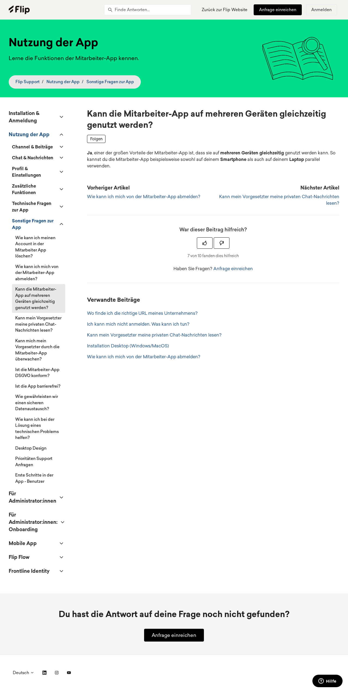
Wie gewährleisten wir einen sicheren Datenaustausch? (36, 403)
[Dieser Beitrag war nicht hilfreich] (221, 243)
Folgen (96, 139)
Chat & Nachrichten (32, 157)
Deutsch (21, 673)
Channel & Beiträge (32, 147)
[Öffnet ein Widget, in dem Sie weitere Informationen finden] (327, 681)
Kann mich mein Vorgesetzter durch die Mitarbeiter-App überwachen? (37, 350)
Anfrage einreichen (277, 10)
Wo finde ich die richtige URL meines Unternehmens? (142, 313)
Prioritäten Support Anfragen (33, 462)
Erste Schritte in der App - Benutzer (34, 478)
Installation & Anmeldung (24, 117)
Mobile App (23, 543)
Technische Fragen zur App (31, 206)
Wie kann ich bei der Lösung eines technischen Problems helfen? (37, 428)
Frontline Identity (29, 570)
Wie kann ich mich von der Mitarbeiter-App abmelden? (143, 196)
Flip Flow (19, 557)
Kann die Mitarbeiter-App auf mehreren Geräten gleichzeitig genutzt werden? (35, 298)
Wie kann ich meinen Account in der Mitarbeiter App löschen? (35, 247)
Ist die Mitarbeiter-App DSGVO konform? (37, 373)
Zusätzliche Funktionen (24, 189)
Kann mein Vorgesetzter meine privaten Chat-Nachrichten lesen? (154, 335)
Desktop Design (30, 448)
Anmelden (321, 10)
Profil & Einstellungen (26, 171)
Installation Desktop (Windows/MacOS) (128, 346)
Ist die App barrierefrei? (37, 386)
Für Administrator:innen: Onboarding (33, 522)
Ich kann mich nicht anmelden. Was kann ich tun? (138, 324)
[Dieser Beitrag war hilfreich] (205, 243)
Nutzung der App (63, 82)
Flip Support (27, 82)
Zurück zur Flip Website (224, 10)
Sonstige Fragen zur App (110, 82)
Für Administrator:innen (32, 497)
